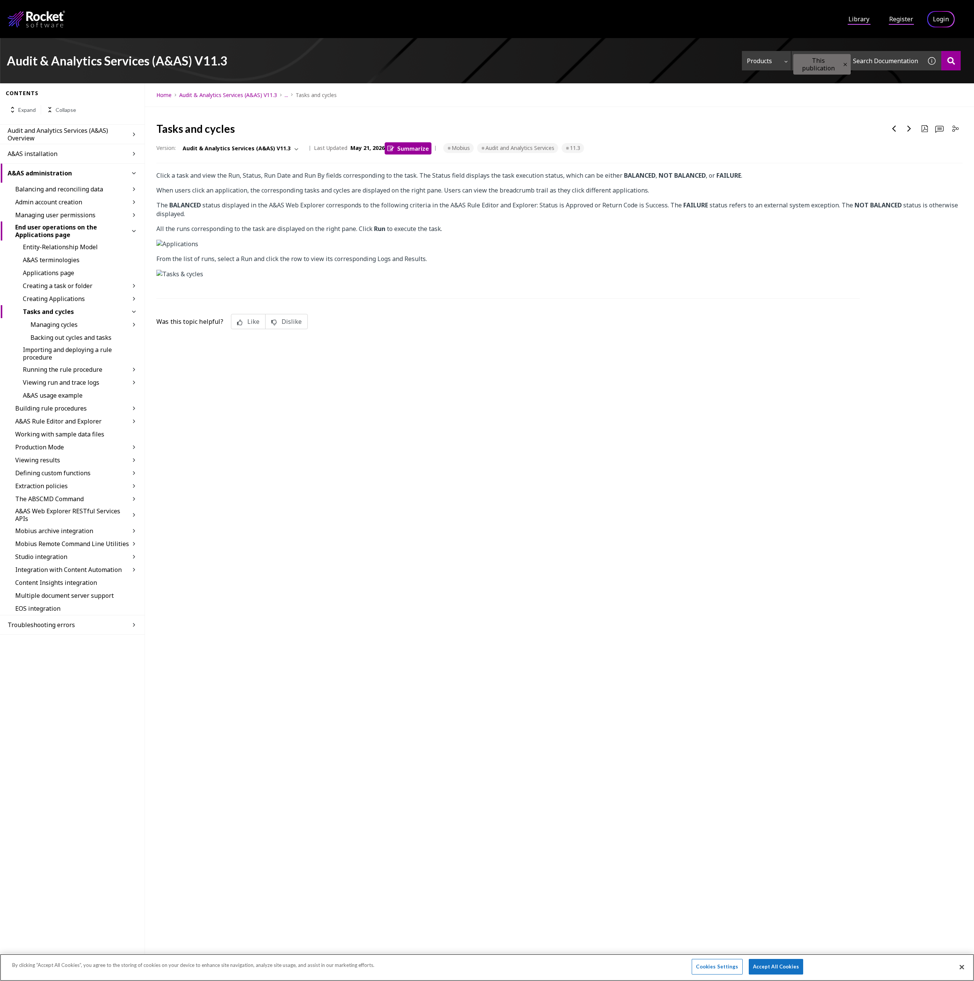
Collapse (66, 110)
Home (164, 95)
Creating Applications (54, 299)
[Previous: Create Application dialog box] (894, 128)
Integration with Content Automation (68, 569)
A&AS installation (32, 154)
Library (858, 19)
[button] (845, 64)
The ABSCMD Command (49, 499)
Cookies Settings (717, 966)
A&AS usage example (53, 395)
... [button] (286, 95)
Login (941, 19)
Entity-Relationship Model (60, 247)
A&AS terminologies (51, 260)
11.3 (575, 147)
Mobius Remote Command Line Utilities (72, 544)
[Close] (961, 967)
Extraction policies (41, 486)
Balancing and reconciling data (59, 189)
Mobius (461, 147)
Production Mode (39, 447)
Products (759, 61)
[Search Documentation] (951, 60)
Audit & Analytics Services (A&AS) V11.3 (228, 95)
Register (901, 19)
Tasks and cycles (48, 311)
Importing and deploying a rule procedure (67, 353)
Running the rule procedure (62, 369)
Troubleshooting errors (41, 625)
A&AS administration (40, 173)
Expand (27, 110)
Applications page (48, 273)
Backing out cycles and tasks (70, 337)
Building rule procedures (51, 408)
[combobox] (856, 60)
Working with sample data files (59, 434)
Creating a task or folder (57, 286)
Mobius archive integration (54, 531)
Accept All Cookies (776, 966)
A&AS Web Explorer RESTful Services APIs (67, 514)
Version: (166, 147)
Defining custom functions (53, 473)
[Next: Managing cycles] (909, 128)
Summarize (413, 148)
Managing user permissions (55, 215)
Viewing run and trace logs (61, 382)
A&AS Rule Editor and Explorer (58, 421)
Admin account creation (48, 202)
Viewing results (37, 460)
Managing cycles (54, 324)
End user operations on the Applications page (56, 231)
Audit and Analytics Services (519, 147)
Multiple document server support (64, 595)
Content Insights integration (56, 582)
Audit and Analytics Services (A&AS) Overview (58, 134)
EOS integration (37, 608)
